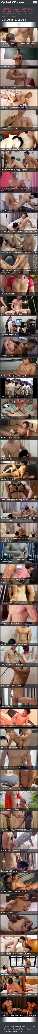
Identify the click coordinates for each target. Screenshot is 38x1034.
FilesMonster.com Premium (15, 1027)
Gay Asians (8, 19)
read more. (12, 16)
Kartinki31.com (12, 2)
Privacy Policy (18, 1029)
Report (29, 1031)
